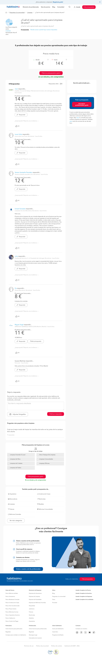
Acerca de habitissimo (58, 628)
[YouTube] (89, 632)
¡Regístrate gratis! (58, 2)
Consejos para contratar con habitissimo (16, 635)
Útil (18, 126)
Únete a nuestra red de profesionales (28, 569)
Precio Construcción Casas (12, 602)
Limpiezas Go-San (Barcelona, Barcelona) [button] (27, 210)
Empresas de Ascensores (35, 593)
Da (16, 288)
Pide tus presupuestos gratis (51, 73)
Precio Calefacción (10, 618)
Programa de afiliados (57, 635)
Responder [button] (22, 114)
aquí (77, 117)
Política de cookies (56, 646)
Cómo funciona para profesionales (38, 628)
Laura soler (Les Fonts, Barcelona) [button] (25, 136)
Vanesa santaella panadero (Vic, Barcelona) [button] (27, 174)
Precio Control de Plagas (12, 621)
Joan (16, 89)
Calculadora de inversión (35, 638)
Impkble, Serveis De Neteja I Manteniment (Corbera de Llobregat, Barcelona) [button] (37, 91)
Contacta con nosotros (81, 628)
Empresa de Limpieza (34, 596)
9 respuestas (10, 435)
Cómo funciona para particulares (14, 628)
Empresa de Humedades (35, 599)
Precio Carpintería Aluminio (13, 615)
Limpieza (29, 12)
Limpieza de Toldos (15, 467)
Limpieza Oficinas (44, 463)
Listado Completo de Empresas (84, 596)
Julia (16, 256)
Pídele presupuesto (35, 341)
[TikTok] (93, 632)
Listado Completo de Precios (83, 590)
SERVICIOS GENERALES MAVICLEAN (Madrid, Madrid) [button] (31, 326)
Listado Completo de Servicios (84, 593)
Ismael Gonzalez (20, 209)
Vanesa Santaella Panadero (23, 172)
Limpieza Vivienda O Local (17, 454)
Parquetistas (32, 605)
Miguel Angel (19, 324)
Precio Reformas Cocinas (12, 612)
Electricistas (32, 615)
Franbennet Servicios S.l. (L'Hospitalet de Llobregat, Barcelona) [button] (33, 258)
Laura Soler (18, 134)
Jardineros (31, 608)
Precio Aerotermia (10, 596)
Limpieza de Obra (15, 459)
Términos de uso (29, 646)
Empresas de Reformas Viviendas (37, 602)
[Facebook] (81, 632)
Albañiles (31, 618)
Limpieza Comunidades (46, 459)
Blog (53, 593)
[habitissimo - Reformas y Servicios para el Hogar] (13, 7)
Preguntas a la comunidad (17, 12)
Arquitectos (32, 621)
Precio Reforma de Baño (12, 593)
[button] (9, 22)
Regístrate (8, 631)
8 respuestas (25, 29)
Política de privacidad (42, 646)
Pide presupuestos (89, 7)
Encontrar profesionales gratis (81, 104)
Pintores (31, 612)
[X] (85, 632)
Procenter (54, 602)
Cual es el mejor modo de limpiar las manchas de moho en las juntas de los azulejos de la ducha (35, 430)
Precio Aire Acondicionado (13, 605)
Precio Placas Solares (11, 608)
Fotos (53, 599)
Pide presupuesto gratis (35, 476)
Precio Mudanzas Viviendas (12, 599)
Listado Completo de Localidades (84, 599)
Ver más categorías (16, 520)
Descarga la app (33, 635)
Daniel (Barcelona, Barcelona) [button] (23, 290)
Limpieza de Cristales (16, 463)
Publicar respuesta (56, 414)
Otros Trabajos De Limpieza (47, 454)
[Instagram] (77, 632)
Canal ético (55, 631)
